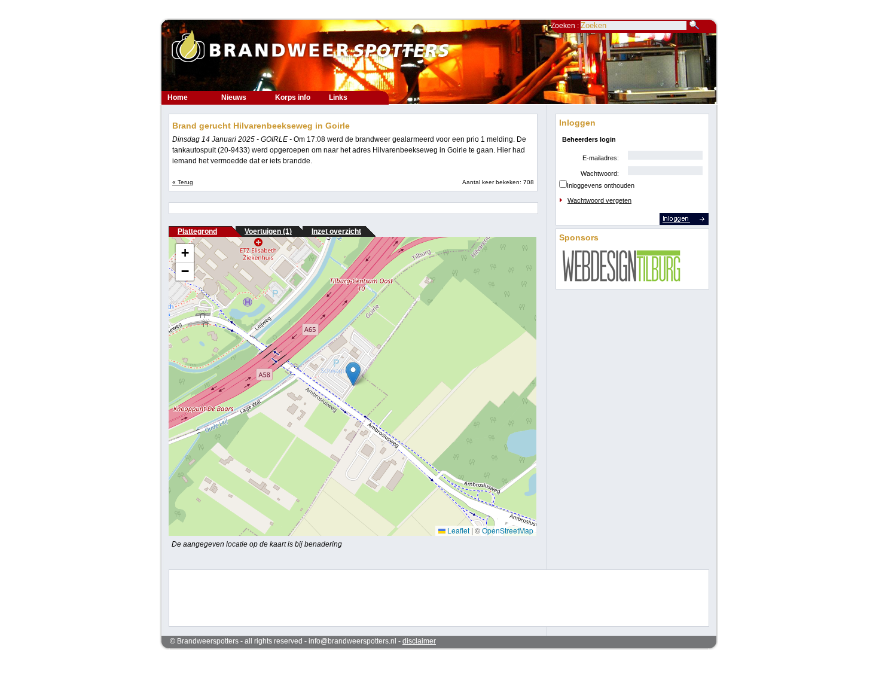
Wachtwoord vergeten (599, 200)
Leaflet (457, 530)
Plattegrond (197, 231)
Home (177, 97)
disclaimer (419, 641)
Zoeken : (566, 26)
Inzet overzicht (336, 231)
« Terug (182, 182)
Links (338, 97)
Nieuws (233, 97)
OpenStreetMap (507, 530)
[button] (353, 374)
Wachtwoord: (600, 173)
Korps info (292, 97)
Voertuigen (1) (268, 231)
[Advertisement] (431, 597)
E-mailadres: (600, 157)
